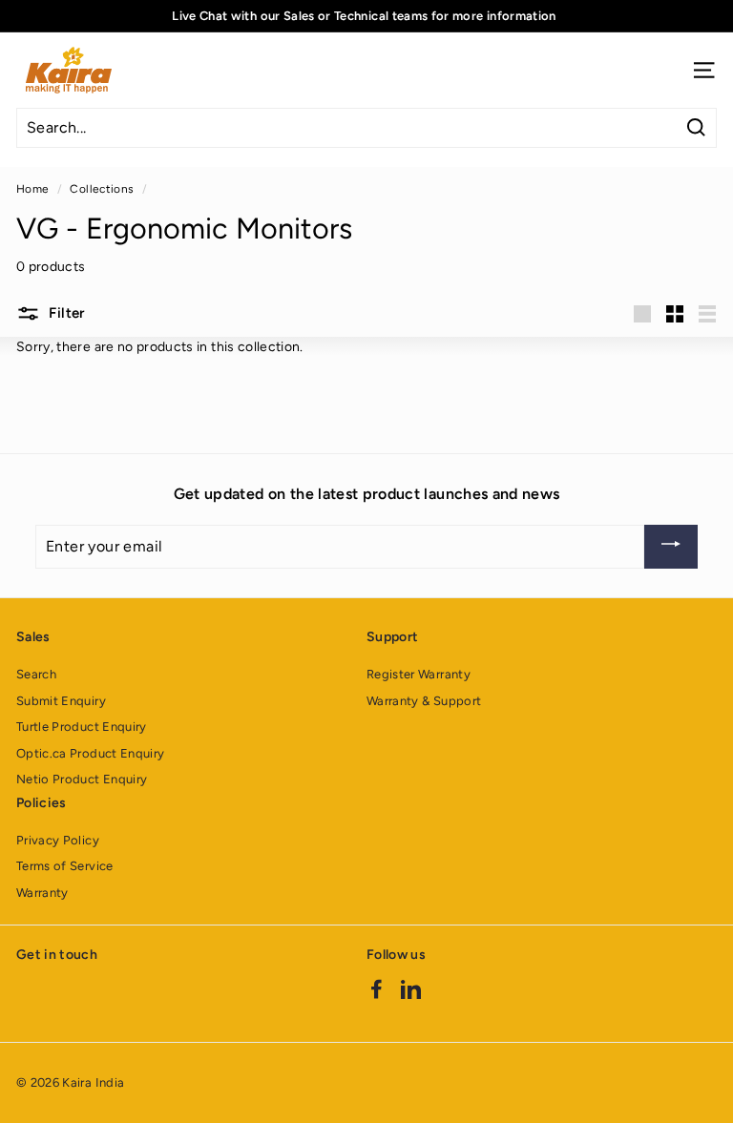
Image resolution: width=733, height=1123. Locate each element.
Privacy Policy (57, 840)
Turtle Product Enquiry (81, 726)
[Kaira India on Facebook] (376, 989)
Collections (102, 189)
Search (36, 674)
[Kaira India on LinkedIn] (411, 989)
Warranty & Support (423, 701)
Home (32, 189)
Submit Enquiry (61, 701)
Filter (65, 313)
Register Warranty (418, 674)
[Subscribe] (671, 547)
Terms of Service (65, 866)
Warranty (42, 892)
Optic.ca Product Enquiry (90, 753)
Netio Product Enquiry (81, 779)
